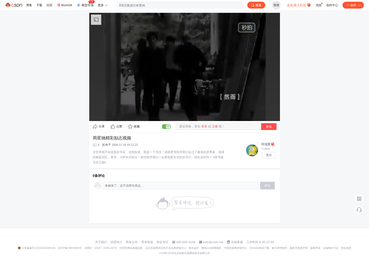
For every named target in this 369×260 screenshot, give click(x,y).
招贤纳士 (116, 242)
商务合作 (132, 242)
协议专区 (162, 242)
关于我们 (101, 242)
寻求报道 (147, 242)
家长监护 (194, 248)
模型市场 (88, 5)
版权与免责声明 (299, 248)
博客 (29, 5)
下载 (39, 5)
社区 (50, 5)
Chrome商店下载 (259, 248)
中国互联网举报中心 (235, 248)
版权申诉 (315, 248)
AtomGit (66, 5)
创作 (353, 5)
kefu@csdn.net (213, 242)
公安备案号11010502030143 (38, 248)
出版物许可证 (330, 248)
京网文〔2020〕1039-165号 (100, 248)
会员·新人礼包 (297, 5)
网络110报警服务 (211, 248)
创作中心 (332, 5)
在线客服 (237, 242)
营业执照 (346, 248)
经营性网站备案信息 (131, 248)
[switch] (166, 126)
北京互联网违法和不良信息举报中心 (165, 248)
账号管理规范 (279, 248)
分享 (102, 126)
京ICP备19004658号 (70, 248)
